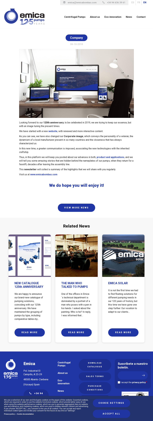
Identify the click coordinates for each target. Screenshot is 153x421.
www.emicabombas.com (43, 174)
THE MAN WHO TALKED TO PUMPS (74, 285)
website (52, 131)
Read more (30, 332)
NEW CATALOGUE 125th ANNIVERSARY (28, 285)
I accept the (133, 382)
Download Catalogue (94, 365)
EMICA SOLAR (118, 283)
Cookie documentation (25, 414)
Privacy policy (9, 414)
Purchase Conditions (95, 388)
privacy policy (139, 382)
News (129, 17)
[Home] (25, 17)
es (132, 2)
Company (76, 38)
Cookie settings (111, 403)
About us (95, 17)
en (144, 2)
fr (138, 2)
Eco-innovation (112, 17)
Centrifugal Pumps (74, 17)
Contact (141, 17)
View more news (76, 207)
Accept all (111, 413)
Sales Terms (95, 376)
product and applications (110, 157)
